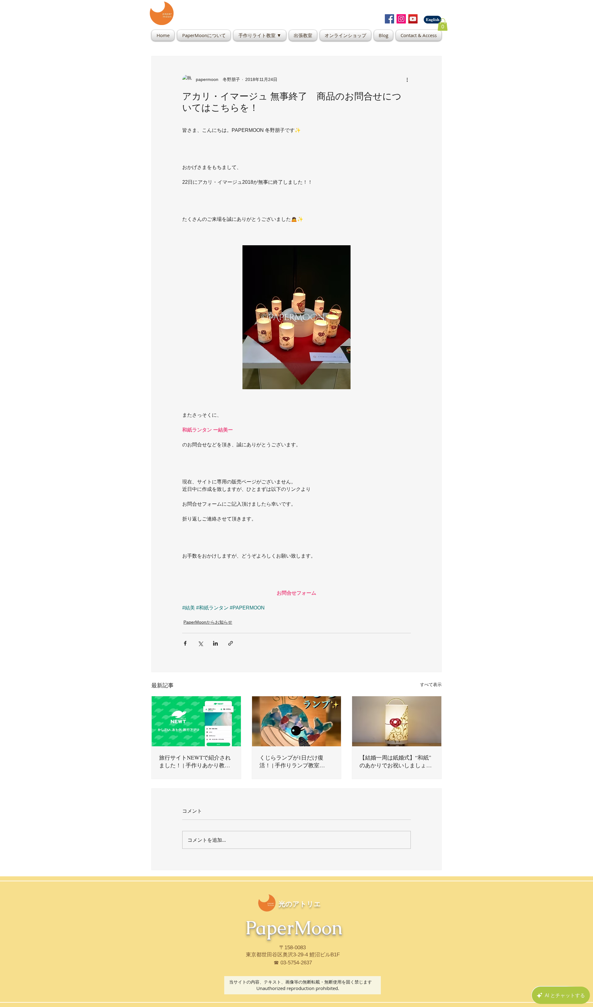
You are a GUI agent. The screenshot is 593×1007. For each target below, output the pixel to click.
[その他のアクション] (407, 79)
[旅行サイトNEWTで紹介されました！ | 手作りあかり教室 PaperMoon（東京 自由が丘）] (196, 721)
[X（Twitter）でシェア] (200, 643)
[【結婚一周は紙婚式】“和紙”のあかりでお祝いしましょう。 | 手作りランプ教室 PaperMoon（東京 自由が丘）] (396, 721)
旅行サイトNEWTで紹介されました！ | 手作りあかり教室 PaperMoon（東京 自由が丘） (195, 761)
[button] (442, 24)
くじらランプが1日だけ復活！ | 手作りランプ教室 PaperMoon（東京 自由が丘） (295, 761)
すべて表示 (431, 684)
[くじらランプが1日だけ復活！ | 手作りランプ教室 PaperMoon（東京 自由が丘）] (296, 721)
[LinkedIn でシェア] (215, 643)
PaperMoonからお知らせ (207, 622)
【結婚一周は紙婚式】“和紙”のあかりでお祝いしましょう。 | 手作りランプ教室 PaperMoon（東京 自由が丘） (395, 761)
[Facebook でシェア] (185, 643)
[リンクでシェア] (230, 643)
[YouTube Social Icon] (413, 18)
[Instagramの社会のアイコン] (401, 18)
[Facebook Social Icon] (389, 18)
